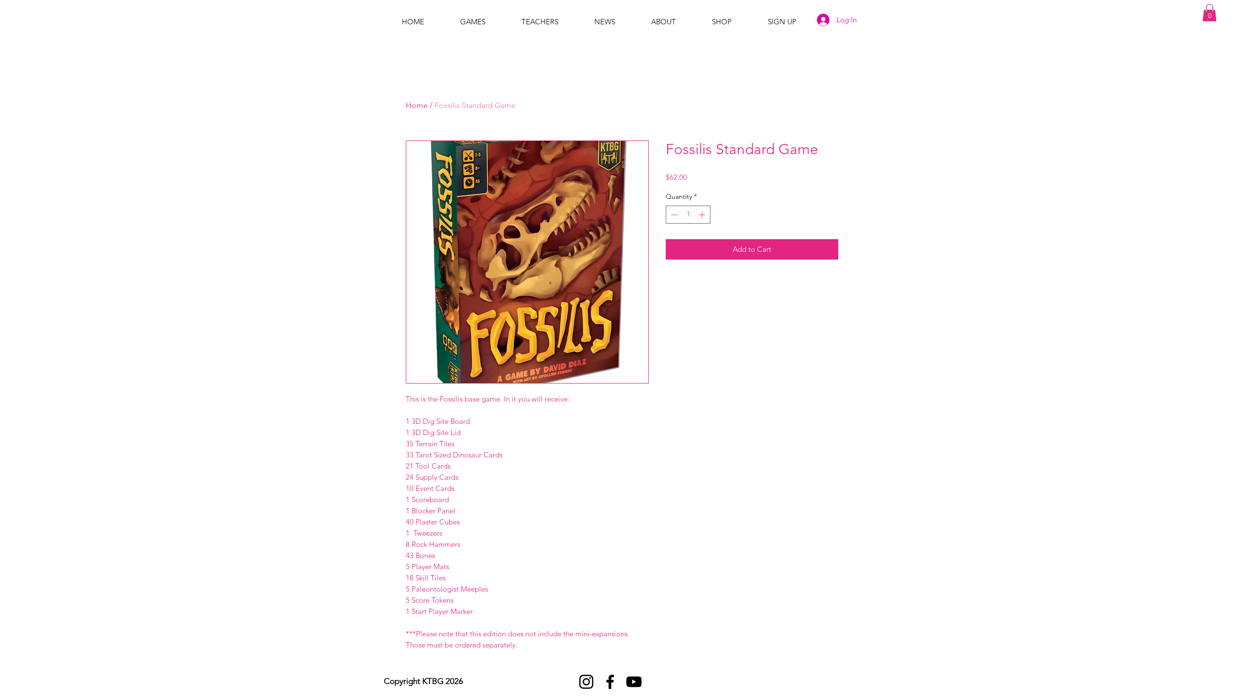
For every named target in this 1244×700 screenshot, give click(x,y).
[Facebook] (610, 681)
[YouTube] (633, 681)
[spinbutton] (688, 214)
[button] (1209, 12)
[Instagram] (586, 681)
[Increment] (703, 214)
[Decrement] (673, 214)
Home (417, 105)
